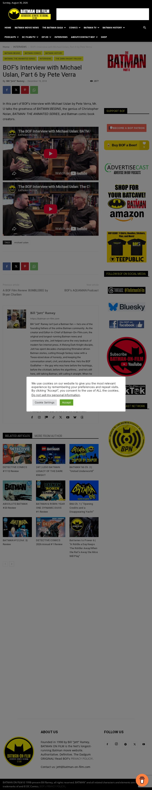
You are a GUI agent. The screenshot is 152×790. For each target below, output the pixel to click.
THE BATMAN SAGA (52, 27)
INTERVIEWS (60, 36)
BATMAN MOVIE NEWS (27, 27)
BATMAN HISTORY (112, 27)
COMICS (73, 27)
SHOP (104, 36)
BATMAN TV (90, 27)
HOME (8, 27)
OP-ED (45, 36)
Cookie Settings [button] (44, 402)
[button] (144, 28)
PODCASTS (10, 36)
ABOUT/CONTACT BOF (83, 36)
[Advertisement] (102, 14)
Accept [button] (66, 402)
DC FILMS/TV (28, 36)
